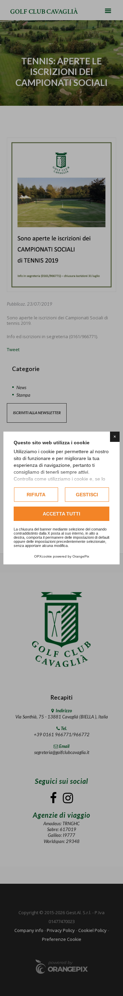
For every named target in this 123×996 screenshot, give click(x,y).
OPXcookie (43, 556)
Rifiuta (36, 494)
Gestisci (87, 494)
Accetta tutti (61, 513)
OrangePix (80, 556)
